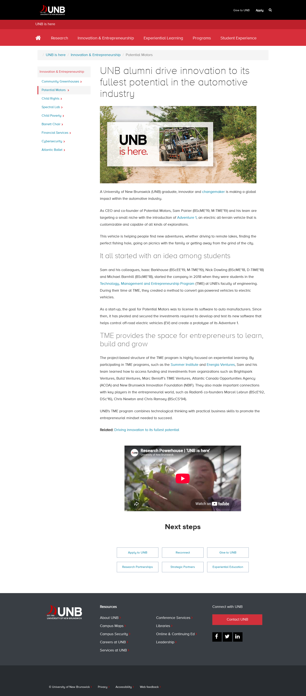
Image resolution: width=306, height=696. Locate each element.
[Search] (271, 10)
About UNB (109, 618)
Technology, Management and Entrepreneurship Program (147, 284)
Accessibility (124, 687)
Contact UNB (237, 619)
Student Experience (238, 38)
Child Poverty (51, 115)
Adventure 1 (187, 218)
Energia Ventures (221, 365)
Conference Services (173, 618)
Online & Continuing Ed (175, 634)
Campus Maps (111, 626)
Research (59, 38)
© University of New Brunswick (69, 687)
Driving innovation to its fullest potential (146, 430)
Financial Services (55, 133)
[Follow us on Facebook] (217, 637)
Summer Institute (184, 365)
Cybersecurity (52, 141)
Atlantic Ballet (52, 150)
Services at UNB (113, 650)
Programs (202, 38)
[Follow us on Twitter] (227, 637)
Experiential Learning (163, 38)
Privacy (102, 687)
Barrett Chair (51, 124)
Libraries (163, 626)
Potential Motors (54, 90)
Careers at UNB (113, 642)
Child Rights (50, 98)
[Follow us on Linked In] (238, 637)
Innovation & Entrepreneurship (106, 38)
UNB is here (45, 24)
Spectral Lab (51, 107)
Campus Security (114, 634)
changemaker (213, 192)
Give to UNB (241, 10)
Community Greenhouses (60, 81)
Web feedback (149, 687)
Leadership (165, 642)
